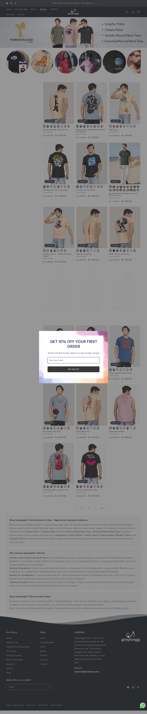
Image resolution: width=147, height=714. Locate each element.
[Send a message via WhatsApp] (143, 705)
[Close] (105, 333)
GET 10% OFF (73, 369)
